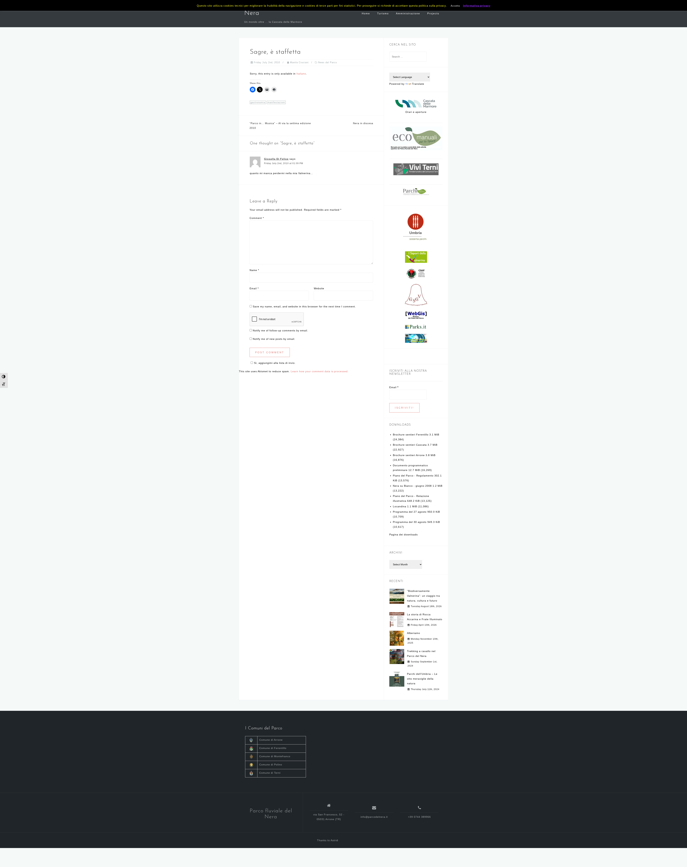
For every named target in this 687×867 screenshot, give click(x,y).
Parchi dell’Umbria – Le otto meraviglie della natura (422, 678)
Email (254, 288)
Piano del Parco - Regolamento (413, 475)
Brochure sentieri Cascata (410, 444)
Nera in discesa (363, 123)
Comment (257, 218)
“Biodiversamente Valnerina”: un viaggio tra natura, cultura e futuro (423, 596)
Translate (418, 83)
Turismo (383, 13)
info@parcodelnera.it (374, 816)
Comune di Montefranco (274, 756)
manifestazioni (276, 102)
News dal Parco (327, 62)
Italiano (301, 73)
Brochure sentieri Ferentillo (410, 434)
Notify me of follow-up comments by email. (280, 330)
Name (254, 270)
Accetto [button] (455, 5)
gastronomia (257, 102)
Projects (433, 13)
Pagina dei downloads (403, 534)
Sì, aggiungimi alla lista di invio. (275, 362)
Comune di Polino (270, 764)
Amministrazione (408, 13)
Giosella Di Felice (276, 158)
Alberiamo (413, 633)
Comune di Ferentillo (272, 748)
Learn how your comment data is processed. (320, 371)
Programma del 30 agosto (410, 522)
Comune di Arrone (271, 739)
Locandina (399, 506)
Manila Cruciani (299, 62)
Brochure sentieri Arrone (409, 455)
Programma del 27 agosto (410, 511)
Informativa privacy (476, 5)
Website (319, 288)
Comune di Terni (270, 772)
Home (366, 13)
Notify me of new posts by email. (274, 338)
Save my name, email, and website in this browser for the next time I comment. (304, 306)
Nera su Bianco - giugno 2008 (412, 485)
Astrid (334, 840)
